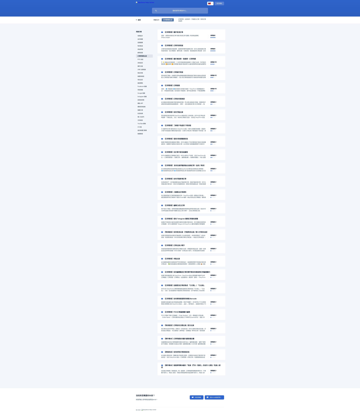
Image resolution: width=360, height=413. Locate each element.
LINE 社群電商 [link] (142, 69)
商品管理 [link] (140, 49)
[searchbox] (180, 11)
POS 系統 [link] (140, 59)
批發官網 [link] (140, 113)
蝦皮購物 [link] (140, 83)
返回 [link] (139, 20)
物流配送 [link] (140, 46)
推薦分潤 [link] (140, 110)
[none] (145, 3)
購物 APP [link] (140, 103)
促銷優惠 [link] (140, 42)
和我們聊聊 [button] (198, 397)
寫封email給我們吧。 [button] (216, 397)
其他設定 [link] (140, 63)
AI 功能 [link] (140, 127)
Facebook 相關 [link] (142, 86)
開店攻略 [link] (140, 73)
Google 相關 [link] (141, 93)
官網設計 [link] (140, 36)
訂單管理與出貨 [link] (142, 56)
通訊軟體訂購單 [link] (142, 130)
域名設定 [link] (140, 79)
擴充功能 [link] (140, 66)
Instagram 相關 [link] (142, 96)
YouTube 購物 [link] (142, 123)
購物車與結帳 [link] (142, 106)
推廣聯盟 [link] (140, 133)
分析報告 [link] (140, 120)
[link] (191, 34)
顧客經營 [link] (140, 52)
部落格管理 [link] (141, 100)
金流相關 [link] (140, 39)
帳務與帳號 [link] (141, 76)
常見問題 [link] (140, 90)
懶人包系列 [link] (141, 117)
